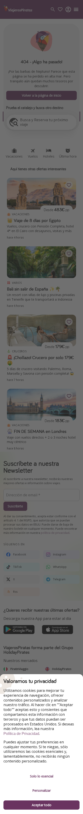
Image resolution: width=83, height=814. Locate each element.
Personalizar (41, 790)
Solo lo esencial (41, 776)
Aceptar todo (41, 805)
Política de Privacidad (21, 734)
